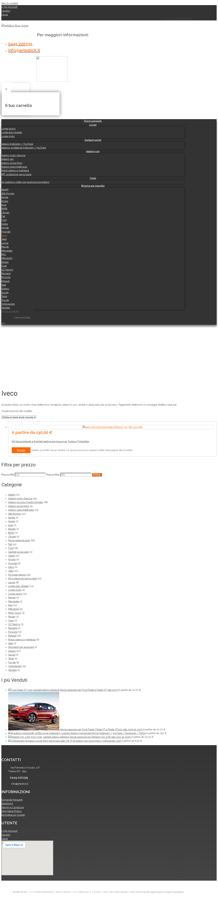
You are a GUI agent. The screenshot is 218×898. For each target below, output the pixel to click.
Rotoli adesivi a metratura (22, 639)
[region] (98, 354)
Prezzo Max (53, 474)
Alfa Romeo (14, 513)
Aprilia (11, 517)
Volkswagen (15, 666)
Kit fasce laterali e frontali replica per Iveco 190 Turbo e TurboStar (50, 441)
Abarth (11, 494)
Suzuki (11, 654)
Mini (10, 605)
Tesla (11, 658)
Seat (10, 643)
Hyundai (12, 563)
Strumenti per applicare (21, 647)
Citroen (12, 536)
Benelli (12, 529)
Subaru (12, 651)
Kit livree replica (17, 574)
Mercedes (13, 601)
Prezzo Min (7, 474)
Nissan (11, 616)
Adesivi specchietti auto (21, 510)
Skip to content (9, 3)
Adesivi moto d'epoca (20, 498)
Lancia (11, 582)
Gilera (11, 555)
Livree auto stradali (18, 586)
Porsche (12, 632)
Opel (11, 620)
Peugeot (12, 628)
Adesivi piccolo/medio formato (25, 502)
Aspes (11, 521)
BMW (11, 533)
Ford (10, 548)
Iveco (11, 567)
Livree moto (14, 590)
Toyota (12, 662)
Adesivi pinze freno (18, 506)
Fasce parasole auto (19, 540)
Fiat (10, 544)
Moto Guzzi (14, 613)
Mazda (11, 597)
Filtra (96, 474)
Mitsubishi (13, 609)
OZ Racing (14, 624)
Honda (11, 559)
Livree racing (15, 593)
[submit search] (3, 323)
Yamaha (12, 670)
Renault (12, 635)
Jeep (11, 571)
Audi (10, 525)
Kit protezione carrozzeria (22, 578)
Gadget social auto (18, 552)
